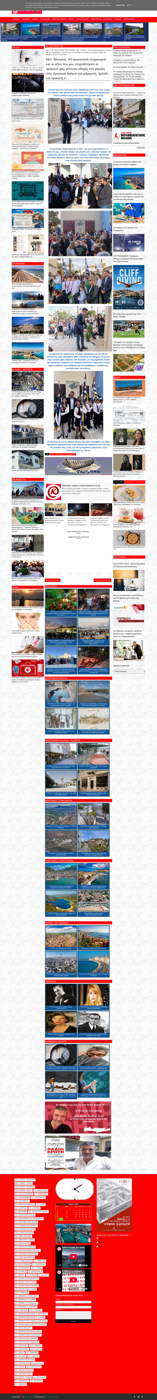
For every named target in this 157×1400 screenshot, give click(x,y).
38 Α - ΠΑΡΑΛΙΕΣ (21, 1292)
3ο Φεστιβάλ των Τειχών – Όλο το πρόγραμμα (27, 70)
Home (48, 50)
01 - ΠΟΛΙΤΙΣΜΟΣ (40, 1190)
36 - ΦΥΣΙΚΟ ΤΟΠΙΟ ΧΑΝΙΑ (25, 1282)
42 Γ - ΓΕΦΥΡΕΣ (35, 1310)
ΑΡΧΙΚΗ (16, 19)
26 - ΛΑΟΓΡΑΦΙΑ (38, 1264)
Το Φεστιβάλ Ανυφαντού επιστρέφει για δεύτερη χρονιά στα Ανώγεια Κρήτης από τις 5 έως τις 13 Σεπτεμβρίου (27, 204)
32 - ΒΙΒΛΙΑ (19, 1275)
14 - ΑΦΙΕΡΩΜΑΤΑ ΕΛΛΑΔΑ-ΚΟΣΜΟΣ (29, 1218)
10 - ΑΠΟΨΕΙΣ (34, 1208)
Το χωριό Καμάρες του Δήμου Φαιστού (52, 36)
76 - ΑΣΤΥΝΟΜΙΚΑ (22, 1363)
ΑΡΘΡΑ (35, 19)
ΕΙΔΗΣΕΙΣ (25, 19)
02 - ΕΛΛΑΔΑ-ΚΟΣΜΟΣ (23, 1194)
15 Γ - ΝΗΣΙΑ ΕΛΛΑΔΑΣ (24, 1233)
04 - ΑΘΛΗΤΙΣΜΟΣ (22, 1197)
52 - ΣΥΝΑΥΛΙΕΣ (21, 1345)
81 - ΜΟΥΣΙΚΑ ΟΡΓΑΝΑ (24, 1370)
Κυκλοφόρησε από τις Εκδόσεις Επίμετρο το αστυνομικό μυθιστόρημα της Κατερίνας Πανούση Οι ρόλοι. (128, 474)
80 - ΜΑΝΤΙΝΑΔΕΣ (34, 1367)
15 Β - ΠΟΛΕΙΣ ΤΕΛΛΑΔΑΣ (24, 1229)
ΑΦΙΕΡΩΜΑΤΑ (96, 19)
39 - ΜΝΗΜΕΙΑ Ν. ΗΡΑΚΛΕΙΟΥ (26, 1296)
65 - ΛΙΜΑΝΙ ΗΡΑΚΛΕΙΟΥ (24, 1359)
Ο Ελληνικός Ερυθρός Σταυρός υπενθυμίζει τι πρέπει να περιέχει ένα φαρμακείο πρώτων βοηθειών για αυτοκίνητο (27, 680)
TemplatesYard (29, 1397)
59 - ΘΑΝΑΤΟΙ (20, 1356)
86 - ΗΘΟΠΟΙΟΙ (36, 1381)
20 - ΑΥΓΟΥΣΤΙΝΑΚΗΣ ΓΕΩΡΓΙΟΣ (27, 1250)
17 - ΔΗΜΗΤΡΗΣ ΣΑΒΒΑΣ (24, 1240)
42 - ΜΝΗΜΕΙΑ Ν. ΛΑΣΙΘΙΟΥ (25, 1307)
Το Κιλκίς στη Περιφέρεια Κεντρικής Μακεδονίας (92, 36)
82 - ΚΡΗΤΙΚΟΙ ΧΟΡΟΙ (23, 1374)
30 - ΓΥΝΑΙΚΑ (20, 1271)
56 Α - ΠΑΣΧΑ (36, 1349)
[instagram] (143, 1396)
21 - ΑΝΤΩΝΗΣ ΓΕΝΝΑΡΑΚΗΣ (26, 1254)
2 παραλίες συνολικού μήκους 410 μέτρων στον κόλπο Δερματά (31, 37)
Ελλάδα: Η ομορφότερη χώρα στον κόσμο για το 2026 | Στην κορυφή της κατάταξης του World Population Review (27, 337)
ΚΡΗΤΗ (71, 19)
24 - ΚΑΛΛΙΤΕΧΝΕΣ (22, 1264)
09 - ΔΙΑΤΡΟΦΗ (21, 1208)
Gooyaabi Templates (52, 1397)
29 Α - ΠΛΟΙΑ (37, 1268)
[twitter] (139, 1396)
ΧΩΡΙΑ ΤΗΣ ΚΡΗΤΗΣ (59, 19)
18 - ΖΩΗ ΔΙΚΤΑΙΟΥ (22, 1243)
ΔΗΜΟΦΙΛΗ (129, 482)
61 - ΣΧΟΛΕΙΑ (33, 1356)
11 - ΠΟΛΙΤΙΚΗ (20, 1211)
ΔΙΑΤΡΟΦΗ (118, 482)
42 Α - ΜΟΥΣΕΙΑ (21, 1310)
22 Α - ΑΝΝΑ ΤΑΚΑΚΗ (23, 1261)
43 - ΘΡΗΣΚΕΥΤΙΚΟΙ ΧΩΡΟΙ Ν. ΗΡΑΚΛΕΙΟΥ (31, 1314)
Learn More (120, 5)
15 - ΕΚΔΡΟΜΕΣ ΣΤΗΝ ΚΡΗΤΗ (26, 1222)
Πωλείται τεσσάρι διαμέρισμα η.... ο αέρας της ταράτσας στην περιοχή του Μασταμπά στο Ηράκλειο (11, 38)
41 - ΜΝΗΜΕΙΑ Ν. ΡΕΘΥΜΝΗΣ (26, 1303)
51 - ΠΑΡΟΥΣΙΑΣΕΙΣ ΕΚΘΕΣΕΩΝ (26, 1342)
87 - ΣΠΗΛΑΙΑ (20, 1384)
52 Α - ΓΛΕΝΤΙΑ (35, 1345)
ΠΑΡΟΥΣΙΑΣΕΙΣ (82, 19)
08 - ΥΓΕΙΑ (41, 1204)
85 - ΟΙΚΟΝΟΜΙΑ (21, 1381)
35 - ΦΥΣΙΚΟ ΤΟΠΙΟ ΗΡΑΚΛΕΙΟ (26, 1278)
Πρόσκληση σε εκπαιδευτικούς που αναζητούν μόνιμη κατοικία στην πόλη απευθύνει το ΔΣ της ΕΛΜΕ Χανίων (28, 555)
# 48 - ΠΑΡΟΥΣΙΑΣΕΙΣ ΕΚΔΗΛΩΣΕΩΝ (63, 454)
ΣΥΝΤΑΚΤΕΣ (45, 19)
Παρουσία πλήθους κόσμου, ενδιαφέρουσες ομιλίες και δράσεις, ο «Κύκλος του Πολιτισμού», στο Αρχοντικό (100, 521)
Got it (129, 5)
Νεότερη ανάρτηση (52, 580)
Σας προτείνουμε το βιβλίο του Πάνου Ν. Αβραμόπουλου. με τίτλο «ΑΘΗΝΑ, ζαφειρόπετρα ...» (126, 400)
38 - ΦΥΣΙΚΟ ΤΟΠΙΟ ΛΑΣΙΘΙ (25, 1289)
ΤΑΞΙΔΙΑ (118, 19)
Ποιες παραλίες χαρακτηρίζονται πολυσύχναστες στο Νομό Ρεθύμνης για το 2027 (26, 286)
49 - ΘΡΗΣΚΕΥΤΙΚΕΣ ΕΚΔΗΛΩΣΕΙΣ (28, 1335)
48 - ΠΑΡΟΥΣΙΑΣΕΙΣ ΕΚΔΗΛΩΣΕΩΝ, (91, 83)
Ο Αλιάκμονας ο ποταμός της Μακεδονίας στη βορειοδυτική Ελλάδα (135, 37)
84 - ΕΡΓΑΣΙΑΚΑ (39, 1377)
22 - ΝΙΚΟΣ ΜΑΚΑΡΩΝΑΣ (24, 1257)
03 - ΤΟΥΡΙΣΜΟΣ (41, 1194)
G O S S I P (140, 482)
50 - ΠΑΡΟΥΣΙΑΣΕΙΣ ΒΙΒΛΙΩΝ (26, 1338)
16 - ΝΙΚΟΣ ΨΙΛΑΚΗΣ (23, 1236)
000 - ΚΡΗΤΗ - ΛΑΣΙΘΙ (23, 1183)
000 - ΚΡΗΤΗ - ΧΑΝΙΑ (23, 1190)
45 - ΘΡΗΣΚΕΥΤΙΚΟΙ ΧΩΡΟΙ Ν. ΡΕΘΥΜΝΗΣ (30, 1321)
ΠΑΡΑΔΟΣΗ (107, 19)
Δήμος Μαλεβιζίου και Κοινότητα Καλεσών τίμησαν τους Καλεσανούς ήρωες (54, 520)
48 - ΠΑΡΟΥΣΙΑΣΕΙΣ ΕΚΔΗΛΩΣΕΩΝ (63, 50)
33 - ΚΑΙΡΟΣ (31, 1275)
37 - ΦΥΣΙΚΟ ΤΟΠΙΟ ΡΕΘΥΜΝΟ (26, 1285)
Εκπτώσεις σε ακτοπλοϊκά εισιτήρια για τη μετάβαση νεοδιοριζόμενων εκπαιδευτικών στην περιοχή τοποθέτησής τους (27, 502)
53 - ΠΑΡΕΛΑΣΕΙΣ (21, 1349)
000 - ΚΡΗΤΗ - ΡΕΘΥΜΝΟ (24, 1187)
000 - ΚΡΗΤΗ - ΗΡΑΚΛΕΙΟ (24, 1180)
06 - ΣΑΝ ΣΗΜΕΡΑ (22, 1201)
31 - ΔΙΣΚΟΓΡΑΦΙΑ (35, 1271)
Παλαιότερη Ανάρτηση (102, 580)
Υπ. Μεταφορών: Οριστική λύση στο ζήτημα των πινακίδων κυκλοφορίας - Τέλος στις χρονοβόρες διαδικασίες (26, 394)
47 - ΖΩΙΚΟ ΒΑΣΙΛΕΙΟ (23, 1328)
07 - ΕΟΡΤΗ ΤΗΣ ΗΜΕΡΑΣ (24, 1204)
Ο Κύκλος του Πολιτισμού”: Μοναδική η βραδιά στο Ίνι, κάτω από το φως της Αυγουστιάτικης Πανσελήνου (77, 521)
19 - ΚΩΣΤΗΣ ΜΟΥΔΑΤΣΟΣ (25, 1247)
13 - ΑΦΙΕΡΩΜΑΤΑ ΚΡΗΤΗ (24, 1215)
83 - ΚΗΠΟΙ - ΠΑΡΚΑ (23, 1377)
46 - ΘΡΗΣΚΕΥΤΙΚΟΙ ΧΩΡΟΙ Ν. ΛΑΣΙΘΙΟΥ (30, 1324)
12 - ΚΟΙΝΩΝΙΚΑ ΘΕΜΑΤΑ (38, 1211)
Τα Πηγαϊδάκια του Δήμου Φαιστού (113, 36)
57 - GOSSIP (19, 1352)
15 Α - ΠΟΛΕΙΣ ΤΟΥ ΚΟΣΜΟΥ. (26, 1225)
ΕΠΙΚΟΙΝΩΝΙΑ (129, 19)
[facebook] (135, 1396)
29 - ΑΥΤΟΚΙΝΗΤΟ (22, 1268)
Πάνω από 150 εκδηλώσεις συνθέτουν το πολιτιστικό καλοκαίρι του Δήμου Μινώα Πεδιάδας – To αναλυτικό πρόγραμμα (25, 146)
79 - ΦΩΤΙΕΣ (19, 1367)
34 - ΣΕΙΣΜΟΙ (43, 1275)
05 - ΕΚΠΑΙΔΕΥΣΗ (38, 1197)
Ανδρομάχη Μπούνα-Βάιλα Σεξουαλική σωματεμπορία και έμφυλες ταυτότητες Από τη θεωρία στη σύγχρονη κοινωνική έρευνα (128, 448)
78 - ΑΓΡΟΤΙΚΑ (37, 1363)
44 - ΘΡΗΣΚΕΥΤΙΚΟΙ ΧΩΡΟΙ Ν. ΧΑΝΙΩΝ (29, 1317)
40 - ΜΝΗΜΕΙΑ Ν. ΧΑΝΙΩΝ (25, 1300)
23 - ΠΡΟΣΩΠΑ (39, 1261)
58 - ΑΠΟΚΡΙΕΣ (32, 1352)
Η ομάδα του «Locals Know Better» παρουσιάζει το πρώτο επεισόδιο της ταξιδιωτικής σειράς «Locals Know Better (25, 311)
